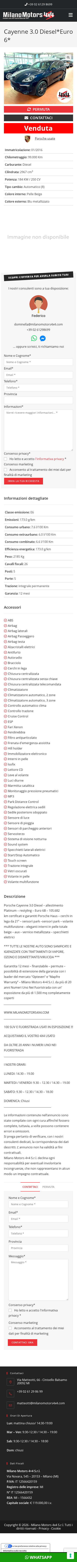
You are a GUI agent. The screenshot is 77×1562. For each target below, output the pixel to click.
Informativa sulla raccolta (15, 1551)
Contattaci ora (23, 1342)
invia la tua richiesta (23, 481)
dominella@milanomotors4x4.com (38, 324)
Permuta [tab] (48, 1187)
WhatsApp (40, 1557)
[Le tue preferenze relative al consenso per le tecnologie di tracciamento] (70, 1555)
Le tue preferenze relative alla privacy (29, 1546)
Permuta (41, 109)
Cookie (56, 1528)
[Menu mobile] (70, 14)
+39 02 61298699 (38, 330)
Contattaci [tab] (30, 1187)
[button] (68, 57)
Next (71, 238)
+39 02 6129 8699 (39, 4)
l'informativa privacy (49, 459)
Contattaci (41, 117)
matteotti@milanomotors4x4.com (41, 1403)
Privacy (44, 1528)
